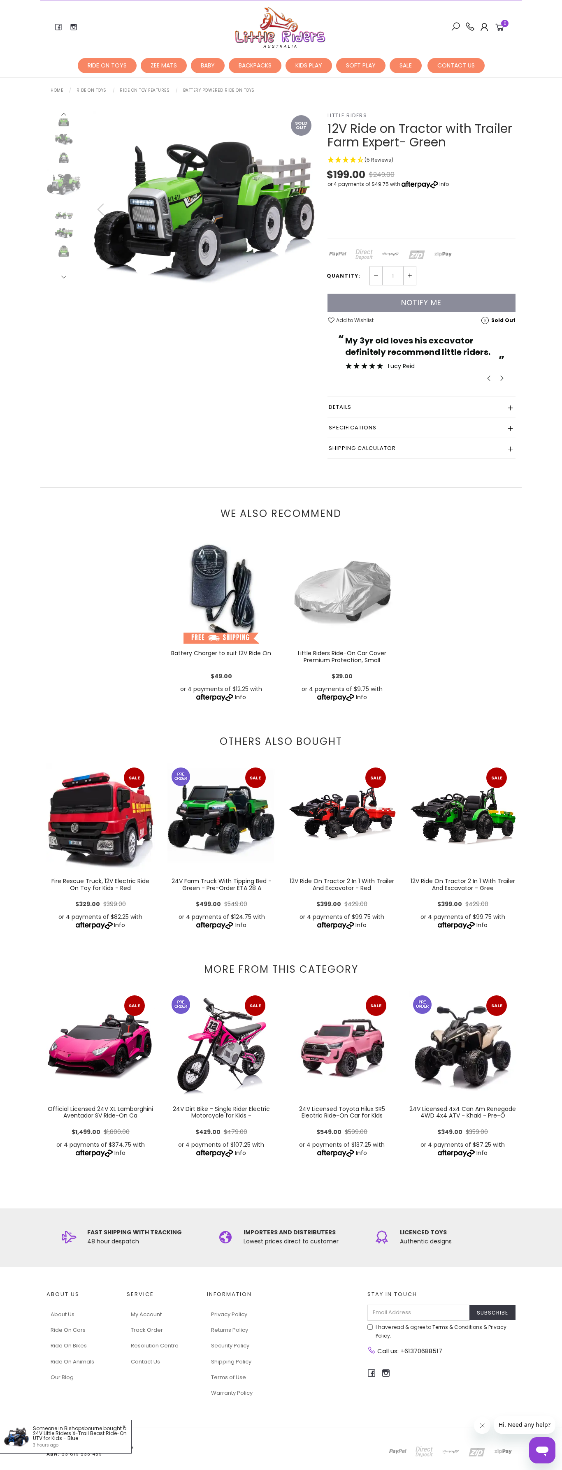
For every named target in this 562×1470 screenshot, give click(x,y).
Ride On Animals (72, 1362)
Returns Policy (229, 1330)
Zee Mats (164, 65)
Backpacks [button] (255, 65)
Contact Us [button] (456, 65)
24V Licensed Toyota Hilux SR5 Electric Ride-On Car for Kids (342, 1112)
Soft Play (361, 65)
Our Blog (62, 1377)
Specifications (352, 427)
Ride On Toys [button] (107, 65)
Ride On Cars (68, 1330)
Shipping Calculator (362, 448)
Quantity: (343, 276)
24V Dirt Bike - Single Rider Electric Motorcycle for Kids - (221, 1112)
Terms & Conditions (457, 1327)
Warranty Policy (232, 1393)
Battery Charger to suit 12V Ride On (221, 653)
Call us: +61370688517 (409, 1351)
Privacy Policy (229, 1314)
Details (340, 407)
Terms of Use (228, 1377)
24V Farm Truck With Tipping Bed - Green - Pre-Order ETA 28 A (221, 884)
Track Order (147, 1330)
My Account (146, 1314)
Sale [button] (405, 65)
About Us (62, 1314)
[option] (204, 217)
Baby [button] (208, 65)
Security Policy (230, 1345)
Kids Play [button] (308, 65)
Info (444, 184)
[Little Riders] (280, 27)
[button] (421, 160)
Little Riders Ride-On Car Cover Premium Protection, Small (342, 656)
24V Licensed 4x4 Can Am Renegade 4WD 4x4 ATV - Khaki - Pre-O (462, 1112)
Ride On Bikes (69, 1345)
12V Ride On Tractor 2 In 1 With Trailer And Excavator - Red (342, 884)
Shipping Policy (231, 1362)
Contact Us (145, 1362)
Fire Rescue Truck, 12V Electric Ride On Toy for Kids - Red (100, 884)
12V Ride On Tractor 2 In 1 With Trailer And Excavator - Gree (463, 884)
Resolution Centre (155, 1345)
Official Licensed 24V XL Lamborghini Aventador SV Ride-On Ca (100, 1112)
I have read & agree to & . (441, 1331)
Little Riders (347, 115)
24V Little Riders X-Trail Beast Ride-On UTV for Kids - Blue (80, 1436)
